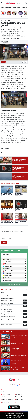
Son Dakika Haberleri (7, 402)
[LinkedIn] (16, 385)
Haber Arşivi (19, 402)
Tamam (19, 417)
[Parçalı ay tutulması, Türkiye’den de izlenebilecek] (21, 204)
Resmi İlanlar (16, 7)
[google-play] (14, 407)
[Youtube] (19, 385)
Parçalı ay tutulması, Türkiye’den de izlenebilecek (20, 209)
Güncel (10, 20)
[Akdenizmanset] (13, 3)
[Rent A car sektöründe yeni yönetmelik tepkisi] (7, 216)
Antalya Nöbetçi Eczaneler (5, 390)
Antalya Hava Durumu (21, 389)
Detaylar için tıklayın (14, 284)
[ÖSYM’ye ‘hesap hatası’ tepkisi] (21, 216)
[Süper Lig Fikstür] (26, 289)
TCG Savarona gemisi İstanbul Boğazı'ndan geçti (6, 194)
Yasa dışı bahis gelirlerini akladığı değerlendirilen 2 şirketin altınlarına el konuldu (20, 196)
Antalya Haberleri (6, 7)
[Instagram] (14, 385)
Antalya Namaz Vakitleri (5, 395)
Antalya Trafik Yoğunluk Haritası (19, 395)
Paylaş (4, 62)
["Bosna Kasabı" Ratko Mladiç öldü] (7, 204)
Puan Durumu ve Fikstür (7, 399)
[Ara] (26, 3)
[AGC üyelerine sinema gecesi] (14, 52)
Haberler (3, 20)
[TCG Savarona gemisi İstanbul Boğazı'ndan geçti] (7, 188)
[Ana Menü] (1, 3)
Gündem (24, 7)
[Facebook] (9, 385)
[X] (11, 385)
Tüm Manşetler (19, 399)
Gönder (4, 242)
